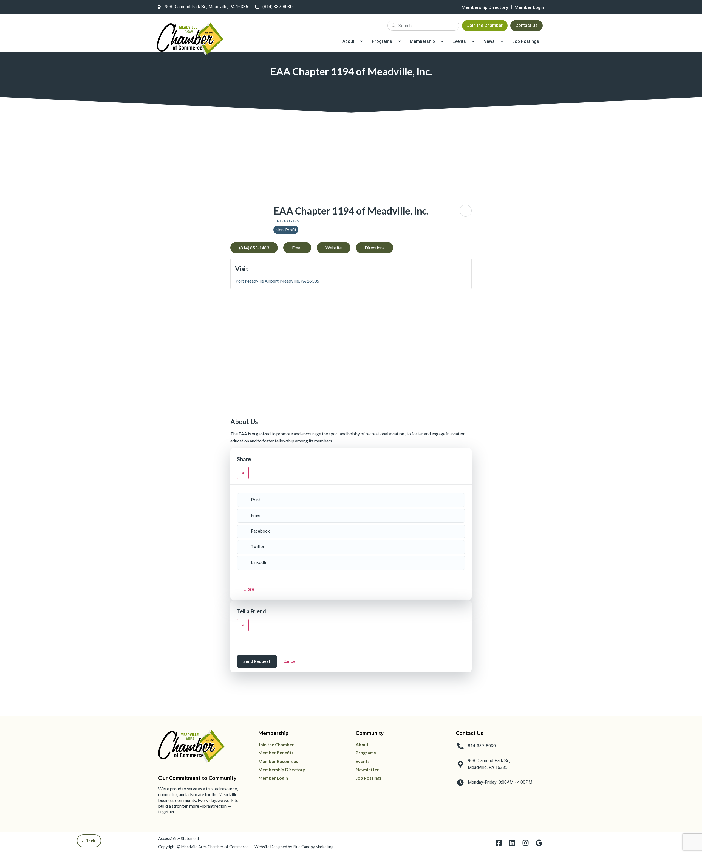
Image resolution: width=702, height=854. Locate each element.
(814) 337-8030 (277, 6)
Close (248, 589)
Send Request (256, 661)
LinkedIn (259, 562)
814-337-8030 (482, 745)
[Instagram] (525, 843)
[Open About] (361, 41)
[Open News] (501, 41)
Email (256, 515)
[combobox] (423, 26)
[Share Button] (466, 211)
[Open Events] (473, 41)
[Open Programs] (399, 41)
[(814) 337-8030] (257, 7)
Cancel (290, 661)
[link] (201, 7)
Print (255, 500)
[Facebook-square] (498, 843)
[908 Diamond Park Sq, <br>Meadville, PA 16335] (460, 764)
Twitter (257, 546)
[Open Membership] (442, 41)
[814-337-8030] (460, 746)
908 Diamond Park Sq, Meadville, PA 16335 (206, 6)
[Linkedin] (512, 843)
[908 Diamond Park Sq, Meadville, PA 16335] (159, 7)
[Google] (539, 843)
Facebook (260, 531)
